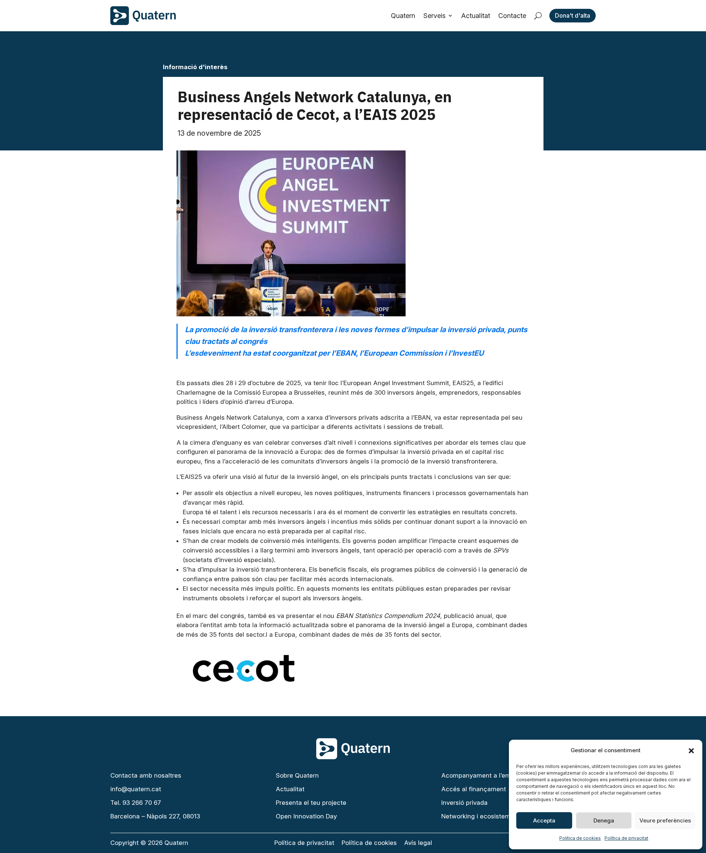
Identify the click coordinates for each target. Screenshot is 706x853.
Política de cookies (580, 838)
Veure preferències (665, 820)
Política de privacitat (626, 838)
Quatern (403, 15)
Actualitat (475, 15)
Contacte (512, 15)
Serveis (434, 15)
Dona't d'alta (572, 15)
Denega (603, 820)
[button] (691, 750)
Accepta (544, 820)
